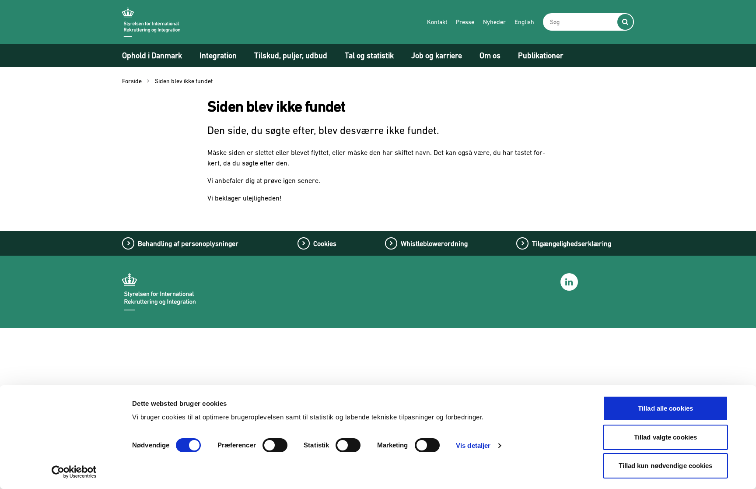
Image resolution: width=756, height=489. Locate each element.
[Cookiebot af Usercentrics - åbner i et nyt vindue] (74, 471)
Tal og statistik (369, 55)
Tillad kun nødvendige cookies (666, 465)
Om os (490, 55)
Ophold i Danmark (152, 55)
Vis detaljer (473, 445)
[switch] (274, 445)
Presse (465, 21)
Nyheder (494, 21)
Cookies (324, 243)
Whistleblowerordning (434, 243)
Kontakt (437, 21)
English (524, 21)
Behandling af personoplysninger (188, 243)
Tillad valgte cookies (665, 437)
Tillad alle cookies (665, 408)
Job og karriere (436, 55)
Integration (218, 55)
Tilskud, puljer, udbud (290, 55)
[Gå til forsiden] (151, 22)
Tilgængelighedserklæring (571, 243)
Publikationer (540, 55)
